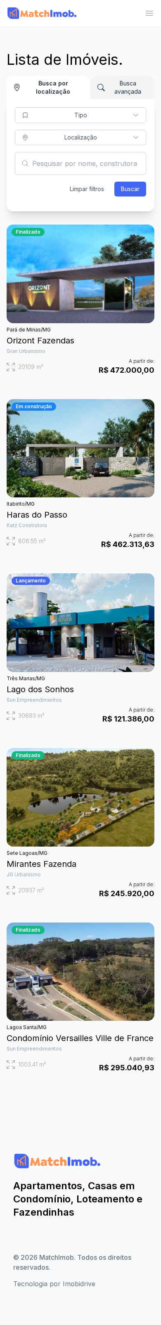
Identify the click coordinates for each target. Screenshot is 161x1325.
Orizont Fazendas (40, 340)
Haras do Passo (37, 515)
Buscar (130, 188)
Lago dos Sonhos (40, 689)
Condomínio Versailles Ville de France (80, 1038)
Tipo (80, 114)
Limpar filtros (87, 188)
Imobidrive (79, 1284)
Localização (80, 137)
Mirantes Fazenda (41, 864)
